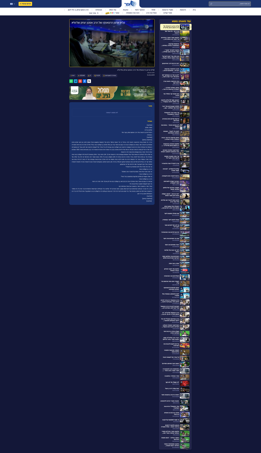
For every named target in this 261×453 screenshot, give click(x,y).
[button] (111, 43)
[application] (112, 43)
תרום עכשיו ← (25, 4)
